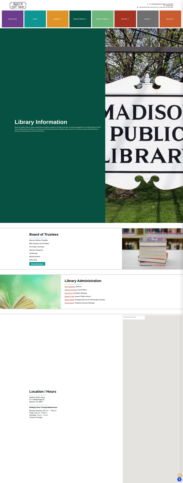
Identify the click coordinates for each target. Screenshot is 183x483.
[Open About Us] (173, 19)
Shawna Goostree (71, 290)
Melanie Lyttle (69, 296)
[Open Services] (128, 19)
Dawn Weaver (69, 303)
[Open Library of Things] (108, 19)
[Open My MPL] (60, 19)
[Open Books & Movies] (86, 19)
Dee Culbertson (70, 287)
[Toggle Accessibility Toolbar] (179, 479)
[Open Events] (150, 19)
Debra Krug (68, 293)
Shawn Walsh (69, 300)
